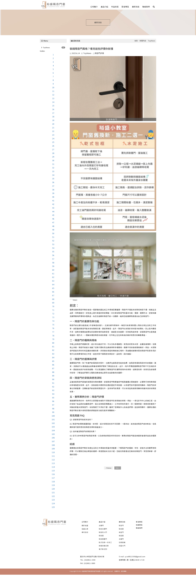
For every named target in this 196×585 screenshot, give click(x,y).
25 (53, 142)
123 (53, 499)
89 (53, 375)
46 (53, 218)
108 (53, 445)
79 (53, 339)
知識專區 (139, 525)
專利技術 (85, 532)
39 (53, 193)
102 (53, 423)
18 (53, 116)
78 (53, 335)
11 (53, 91)
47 (53, 222)
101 (53, 419)
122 (53, 496)
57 (53, 259)
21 (53, 127)
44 (53, 211)
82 (53, 350)
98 (53, 408)
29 (53, 156)
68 (53, 299)
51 (53, 237)
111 (53, 456)
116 (53, 474)
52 (53, 240)
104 (53, 430)
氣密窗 (121, 536)
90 (53, 379)
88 (53, 372)
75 (53, 324)
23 (53, 134)
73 (53, 317)
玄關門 (101, 525)
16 (53, 109)
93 (53, 390)
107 (53, 441)
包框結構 (122, 542)
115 (53, 470)
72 (53, 313)
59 (53, 266)
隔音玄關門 (103, 529)
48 (53, 226)
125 (53, 507)
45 (53, 215)
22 (53, 131)
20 (53, 124)
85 (53, 361)
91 (53, 383)
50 (53, 233)
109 (53, 448)
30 (53, 160)
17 (53, 113)
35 (53, 178)
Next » (117, 468)
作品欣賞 (115, 6)
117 (53, 477)
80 (53, 342)
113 (53, 463)
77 (53, 332)
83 (53, 353)
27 (53, 149)
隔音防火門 (103, 532)
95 (53, 397)
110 (53, 452)
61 (53, 273)
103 (53, 426)
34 (53, 175)
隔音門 (121, 525)
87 (53, 368)
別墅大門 (122, 546)
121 (53, 492)
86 (53, 364)
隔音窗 (101, 536)
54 (53, 248)
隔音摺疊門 (103, 539)
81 (53, 346)
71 (53, 310)
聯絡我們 (146, 6)
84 (53, 357)
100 (53, 415)
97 (53, 404)
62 (53, 277)
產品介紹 (104, 6)
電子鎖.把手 (103, 549)
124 (53, 503)
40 (53, 197)
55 (53, 251)
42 (53, 204)
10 (53, 87)
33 (53, 171)
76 (53, 328)
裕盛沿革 (85, 529)
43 (53, 207)
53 (53, 244)
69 (53, 302)
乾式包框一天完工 (105, 542)
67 (53, 295)
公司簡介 (94, 6)
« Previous (108, 468)
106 (53, 437)
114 (53, 467)
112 (53, 459)
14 (53, 102)
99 (53, 412)
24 (53, 138)
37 (53, 186)
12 (53, 94)
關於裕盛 (85, 525)
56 (53, 255)
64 (53, 284)
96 (53, 401)
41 (53, 200)
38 (53, 189)
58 (53, 262)
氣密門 (121, 532)
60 (53, 269)
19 (53, 120)
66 (53, 291)
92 (53, 386)
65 (53, 288)
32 (53, 167)
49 (53, 229)
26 (53, 145)
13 (53, 98)
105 (53, 434)
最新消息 (135, 6)
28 (53, 153)
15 (53, 105)
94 (53, 394)
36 (53, 182)
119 (53, 485)
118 (53, 481)
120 (53, 488)
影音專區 (125, 6)
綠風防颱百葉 (104, 546)
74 (53, 321)
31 (53, 164)
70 (53, 306)
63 (53, 280)
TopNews (46, 47)
